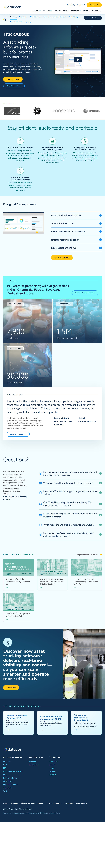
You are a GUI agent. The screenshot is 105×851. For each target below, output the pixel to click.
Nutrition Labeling (10, 778)
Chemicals (58, 424)
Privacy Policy (81, 803)
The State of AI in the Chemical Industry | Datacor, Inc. (18, 581)
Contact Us (94, 5)
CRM (5, 765)
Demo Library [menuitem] (73, 17)
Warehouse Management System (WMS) (81, 717)
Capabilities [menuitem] (23, 17)
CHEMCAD (54, 761)
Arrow (52, 768)
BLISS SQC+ (8, 781)
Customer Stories (60, 11)
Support (80, 5)
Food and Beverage (87, 421)
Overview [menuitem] (13, 17)
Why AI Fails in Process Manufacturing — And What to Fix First (86, 581)
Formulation (33, 765)
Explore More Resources (88, 554)
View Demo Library (14, 86)
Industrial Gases (61, 418)
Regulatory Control (10, 784)
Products (46, 11)
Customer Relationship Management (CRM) (51, 717)
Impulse (52, 771)
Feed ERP (32, 761)
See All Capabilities (62, 257)
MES (4, 774)
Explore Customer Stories (85, 293)
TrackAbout (7, 788)
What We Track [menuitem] (35, 17)
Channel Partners (28, 803)
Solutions (35, 11)
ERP (4, 768)
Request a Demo (92, 18)
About (85, 11)
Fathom (52, 765)
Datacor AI (96, 11)
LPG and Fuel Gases (63, 421)
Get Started (11, 687)
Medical (81, 418)
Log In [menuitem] (27, 22)
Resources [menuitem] (46, 17)
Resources (75, 11)
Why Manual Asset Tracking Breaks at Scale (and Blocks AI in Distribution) (51, 581)
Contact (41, 803)
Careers (14, 803)
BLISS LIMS (7, 761)
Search (69, 5)
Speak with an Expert (18, 434)
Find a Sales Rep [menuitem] (16, 22)
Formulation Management (12, 771)
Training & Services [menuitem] (59, 17)
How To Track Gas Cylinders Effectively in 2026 (18, 614)
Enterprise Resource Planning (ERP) (16, 716)
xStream (53, 774)
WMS (5, 791)
